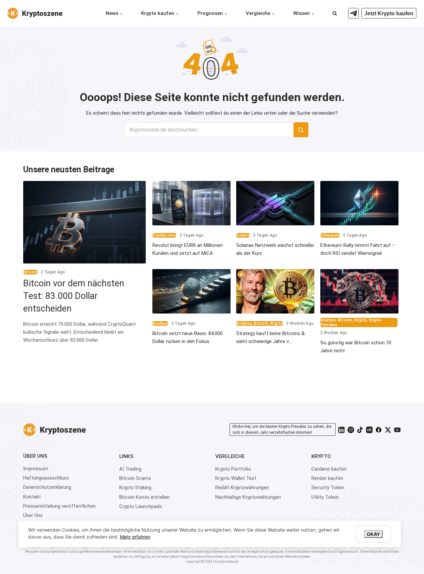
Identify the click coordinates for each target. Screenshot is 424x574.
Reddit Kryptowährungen (242, 487)
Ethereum (330, 235)
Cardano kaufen (328, 469)
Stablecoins (164, 235)
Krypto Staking (135, 487)
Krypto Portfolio (233, 469)
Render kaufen (327, 478)
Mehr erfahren (135, 537)
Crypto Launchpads (140, 506)
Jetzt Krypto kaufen (388, 13)
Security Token (327, 487)
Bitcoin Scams (135, 478)
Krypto (276, 323)
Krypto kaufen (157, 13)
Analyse (160, 323)
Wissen (301, 13)
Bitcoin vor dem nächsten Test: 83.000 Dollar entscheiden (73, 296)
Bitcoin (30, 272)
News (112, 13)
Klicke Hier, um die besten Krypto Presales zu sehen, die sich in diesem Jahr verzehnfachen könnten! (282, 429)
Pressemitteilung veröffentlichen (59, 506)
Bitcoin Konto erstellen (144, 497)
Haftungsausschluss (46, 478)
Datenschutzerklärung (47, 487)
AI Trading (130, 469)
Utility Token (325, 497)
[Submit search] (300, 129)
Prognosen (210, 13)
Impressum (35, 469)
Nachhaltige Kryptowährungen (248, 497)
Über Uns (33, 515)
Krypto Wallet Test (235, 478)
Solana (242, 235)
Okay (373, 534)
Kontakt (32, 497)
